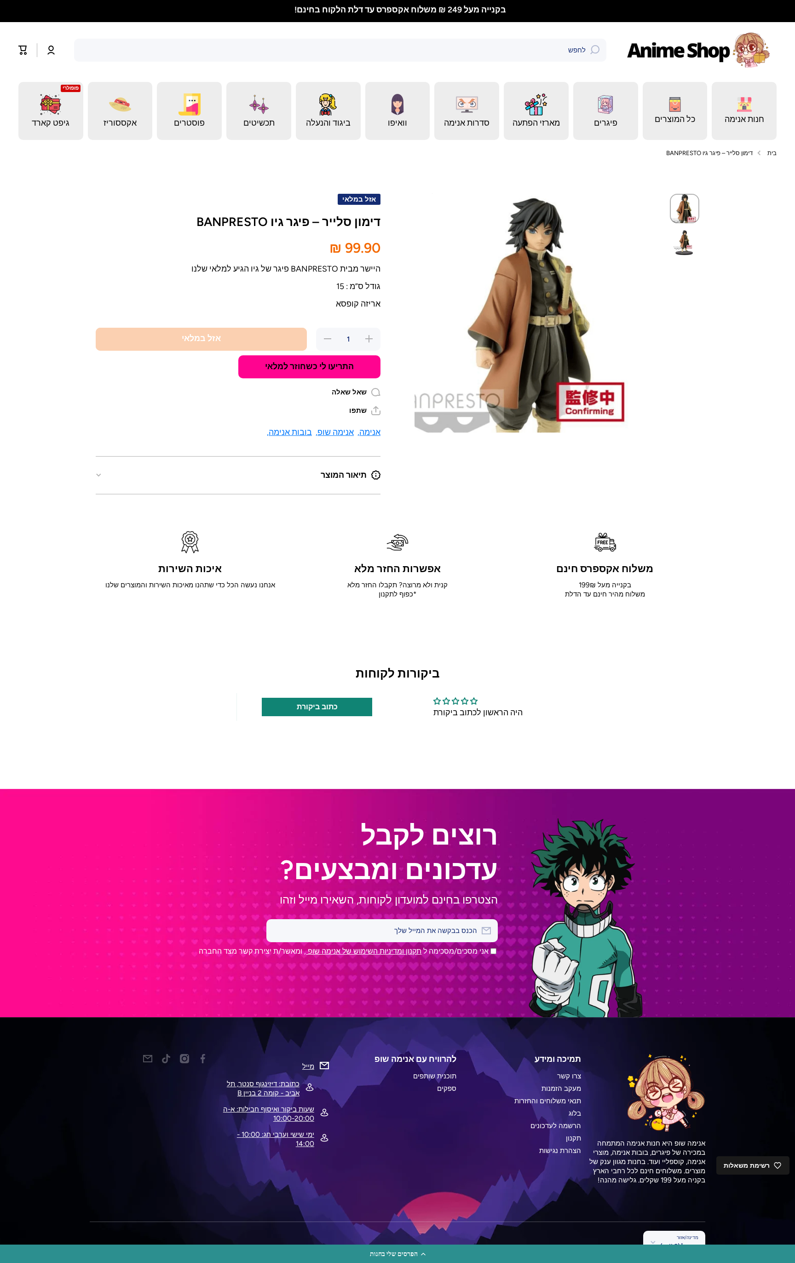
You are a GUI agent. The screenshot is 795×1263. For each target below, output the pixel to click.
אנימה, (368, 432)
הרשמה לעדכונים (555, 1125)
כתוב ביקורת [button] (317, 706)
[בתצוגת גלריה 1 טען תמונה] (684, 208)
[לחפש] (594, 50)
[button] (397, 1254)
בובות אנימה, (289, 432)
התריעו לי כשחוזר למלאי (309, 366)
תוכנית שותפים (434, 1076)
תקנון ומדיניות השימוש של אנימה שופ (363, 951)
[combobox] (340, 50)
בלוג (575, 1113)
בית (772, 152)
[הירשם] (277, 930)
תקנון (573, 1138)
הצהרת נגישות (560, 1150)
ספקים (446, 1088)
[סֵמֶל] (701, 50)
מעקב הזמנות (561, 1088)
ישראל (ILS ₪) (679, 1246)
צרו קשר (569, 1076)
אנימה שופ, (335, 432)
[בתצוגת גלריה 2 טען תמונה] (684, 242)
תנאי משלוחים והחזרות (547, 1100)
